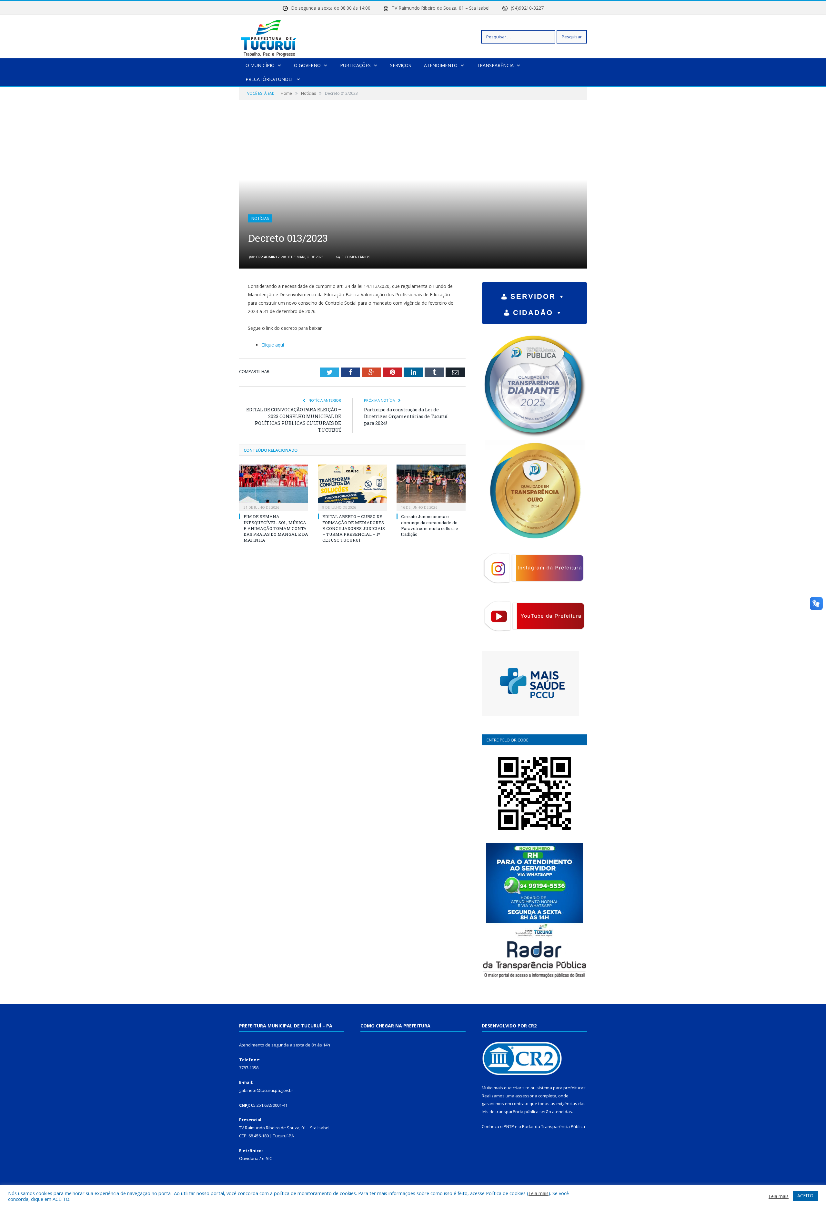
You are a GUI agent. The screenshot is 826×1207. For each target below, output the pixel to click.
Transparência (495, 65)
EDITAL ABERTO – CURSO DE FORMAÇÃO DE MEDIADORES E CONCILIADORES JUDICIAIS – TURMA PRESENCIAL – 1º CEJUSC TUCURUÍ (353, 528)
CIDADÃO (533, 313)
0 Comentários (355, 256)
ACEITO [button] (805, 1195)
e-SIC (267, 1158)
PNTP (509, 1126)
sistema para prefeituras (561, 1088)
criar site (521, 1088)
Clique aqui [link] (272, 345)
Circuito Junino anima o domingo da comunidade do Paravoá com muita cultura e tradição (429, 525)
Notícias (260, 218)
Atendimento (441, 65)
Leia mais (539, 1193)
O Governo (307, 65)
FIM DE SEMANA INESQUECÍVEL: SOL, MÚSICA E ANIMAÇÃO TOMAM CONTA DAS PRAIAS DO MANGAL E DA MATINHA (276, 528)
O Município (260, 65)
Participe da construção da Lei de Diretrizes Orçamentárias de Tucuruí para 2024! (406, 416)
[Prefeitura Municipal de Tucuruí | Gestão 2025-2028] (269, 36)
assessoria (526, 1096)
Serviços (400, 65)
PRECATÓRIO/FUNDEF (270, 79)
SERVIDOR (533, 296)
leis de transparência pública (510, 1111)
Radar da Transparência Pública (553, 1126)
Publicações (355, 65)
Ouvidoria (248, 1158)
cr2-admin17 (267, 256)
